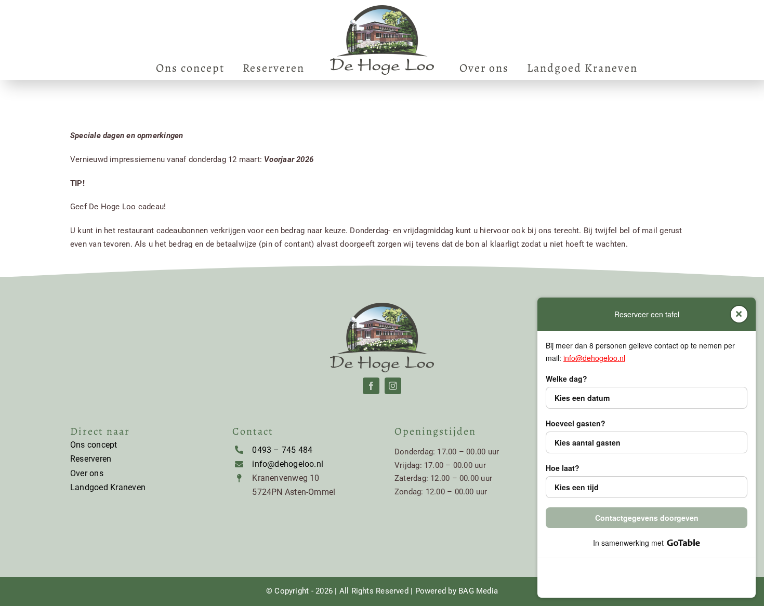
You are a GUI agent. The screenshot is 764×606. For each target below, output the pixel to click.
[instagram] (393, 386)
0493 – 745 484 (282, 450)
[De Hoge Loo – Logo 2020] (382, 9)
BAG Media (478, 591)
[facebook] (371, 386)
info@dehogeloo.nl (287, 464)
